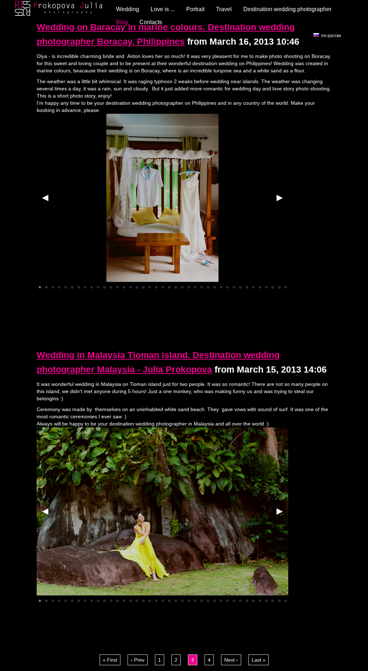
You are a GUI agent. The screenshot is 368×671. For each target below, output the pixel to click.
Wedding (127, 9)
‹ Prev (137, 660)
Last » (259, 660)
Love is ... (163, 9)
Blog (122, 22)
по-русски (331, 35)
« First (110, 660)
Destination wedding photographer (287, 9)
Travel (224, 9)
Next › (231, 660)
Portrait (195, 9)
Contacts (150, 22)
